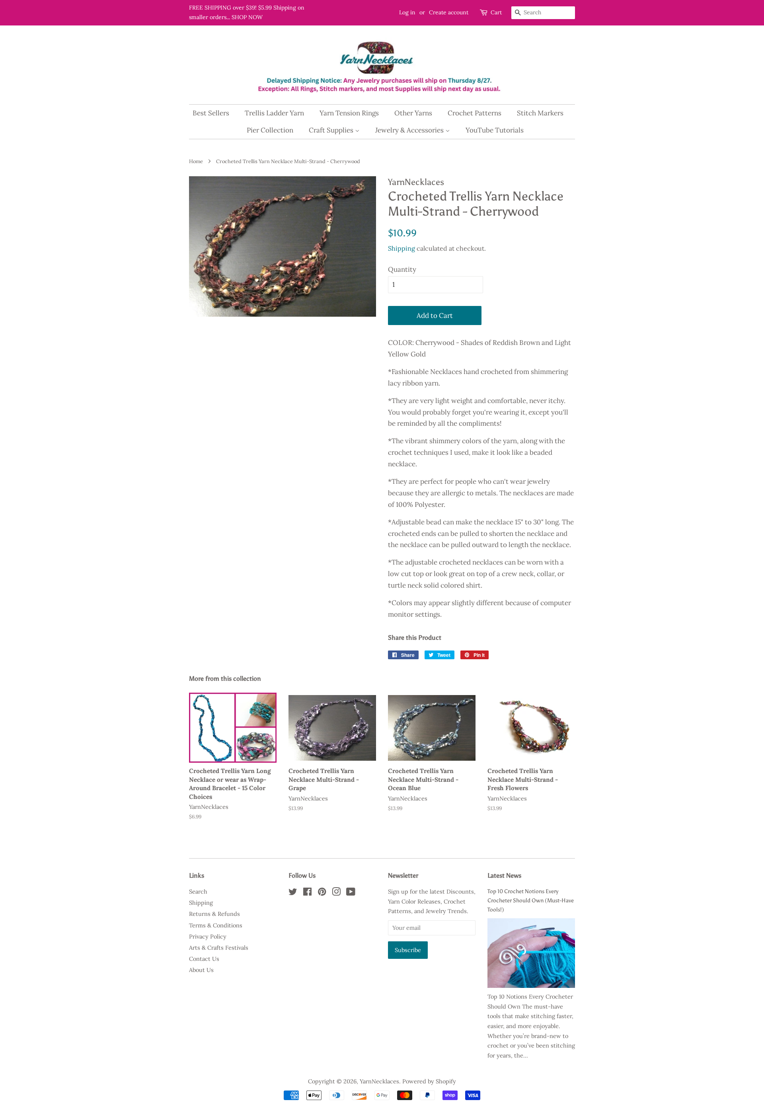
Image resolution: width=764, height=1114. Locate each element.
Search (198, 891)
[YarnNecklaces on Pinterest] (322, 893)
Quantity (402, 269)
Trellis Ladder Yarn (274, 113)
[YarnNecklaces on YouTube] (350, 893)
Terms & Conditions (215, 925)
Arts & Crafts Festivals (218, 947)
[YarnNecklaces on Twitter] (292, 893)
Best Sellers (211, 113)
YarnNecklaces (379, 1081)
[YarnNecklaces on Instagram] (336, 893)
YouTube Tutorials (495, 130)
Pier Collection (270, 130)
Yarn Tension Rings (349, 113)
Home (196, 161)
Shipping (401, 248)
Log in (407, 12)
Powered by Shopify (429, 1081)
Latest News (504, 875)
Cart (496, 12)
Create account (448, 12)
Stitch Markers (540, 113)
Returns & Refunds (214, 913)
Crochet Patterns (474, 113)
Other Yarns (413, 113)
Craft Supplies (332, 130)
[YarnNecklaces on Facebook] (307, 893)
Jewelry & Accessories (410, 130)
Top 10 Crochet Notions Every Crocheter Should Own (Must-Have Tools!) (530, 900)
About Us (201, 970)
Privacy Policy (207, 936)
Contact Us (204, 958)
